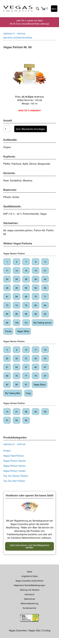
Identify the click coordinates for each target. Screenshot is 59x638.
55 (26, 411)
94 (16, 420)
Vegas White (23, 331)
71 (45, 296)
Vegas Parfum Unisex (14, 470)
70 (35, 296)
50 (26, 287)
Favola (8, 331)
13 (26, 349)
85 (7, 313)
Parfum (21, 33)
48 (7, 287)
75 (16, 375)
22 (7, 358)
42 (35, 358)
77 (26, 375)
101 (26, 322)
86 (16, 313)
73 (7, 305)
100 (16, 322)
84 (45, 305)
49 (16, 287)
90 (45, 411)
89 (35, 313)
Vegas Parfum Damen (14, 460)
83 (35, 411)
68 (26, 296)
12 (16, 270)
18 (45, 349)
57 (26, 367)
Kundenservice (29, 607)
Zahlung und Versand (29, 589)
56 (45, 287)
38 (26, 279)
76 (26, 305)
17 (35, 349)
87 (45, 375)
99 (26, 420)
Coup (28, 393)
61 (7, 296)
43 (45, 358)
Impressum (29, 594)
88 (26, 313)
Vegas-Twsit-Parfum (13, 455)
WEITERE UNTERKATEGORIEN (17, 37)
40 (45, 279)
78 (35, 375)
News (29, 571)
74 (16, 305)
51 (7, 367)
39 (35, 279)
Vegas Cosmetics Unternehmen (29, 580)
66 (16, 296)
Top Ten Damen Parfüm (15, 475)
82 (35, 305)
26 (16, 279)
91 (7, 420)
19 (35, 270)
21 (45, 270)
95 (16, 384)
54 (35, 287)
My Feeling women (42, 322)
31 (26, 358)
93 (45, 313)
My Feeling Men (12, 393)
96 (7, 322)
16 (26, 270)
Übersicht (9, 33)
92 (7, 384)
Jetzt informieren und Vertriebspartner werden (29, 546)
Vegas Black (40, 384)
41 (16, 411)
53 (16, 367)
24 (7, 279)
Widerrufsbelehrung (29, 603)
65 (35, 367)
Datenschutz (29, 598)
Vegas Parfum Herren (14, 465)
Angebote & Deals (29, 576)
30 (16, 358)
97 (26, 384)
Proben (7, 450)
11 (7, 270)
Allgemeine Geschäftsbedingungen (29, 585)
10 (7, 411)
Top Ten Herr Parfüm (14, 480)
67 (45, 367)
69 (7, 375)
